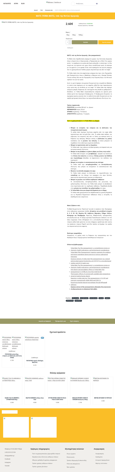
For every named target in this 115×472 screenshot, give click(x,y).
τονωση (101, 298)
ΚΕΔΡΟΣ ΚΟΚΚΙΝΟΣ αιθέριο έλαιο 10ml (35, 398)
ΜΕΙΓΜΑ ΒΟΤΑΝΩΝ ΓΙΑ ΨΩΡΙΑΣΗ (103, 398)
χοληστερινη (69, 300)
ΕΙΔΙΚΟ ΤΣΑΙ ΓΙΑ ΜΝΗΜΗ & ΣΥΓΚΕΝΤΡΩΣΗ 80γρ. (12, 398)
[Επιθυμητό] (19, 348)
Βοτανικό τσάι (49, 10)
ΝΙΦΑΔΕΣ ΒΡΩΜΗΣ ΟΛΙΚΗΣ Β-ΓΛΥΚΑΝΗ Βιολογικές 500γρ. (80, 398)
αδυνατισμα (75, 298)
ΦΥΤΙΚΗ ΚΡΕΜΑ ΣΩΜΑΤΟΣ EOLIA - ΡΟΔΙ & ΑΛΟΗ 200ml (57, 398)
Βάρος (68, 32)
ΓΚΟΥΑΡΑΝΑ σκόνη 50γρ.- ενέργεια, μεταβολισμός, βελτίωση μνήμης (12, 355)
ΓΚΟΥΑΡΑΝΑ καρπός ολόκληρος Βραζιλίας (34, 361)
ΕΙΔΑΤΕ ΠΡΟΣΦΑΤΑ (10, 411)
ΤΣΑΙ (41, 10)
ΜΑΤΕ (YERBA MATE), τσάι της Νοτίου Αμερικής (67, 10)
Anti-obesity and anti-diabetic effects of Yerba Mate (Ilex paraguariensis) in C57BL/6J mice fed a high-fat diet (87, 271)
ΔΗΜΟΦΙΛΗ (24, 411)
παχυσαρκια (78, 300)
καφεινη (107, 298)
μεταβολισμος (84, 298)
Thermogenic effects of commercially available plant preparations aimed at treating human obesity (90, 275)
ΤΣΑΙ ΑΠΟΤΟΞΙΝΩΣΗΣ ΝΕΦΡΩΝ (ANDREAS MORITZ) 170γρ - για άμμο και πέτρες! (47, 418)
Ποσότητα (68, 39)
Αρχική (36, 10)
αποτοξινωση (93, 298)
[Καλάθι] (10, 422)
